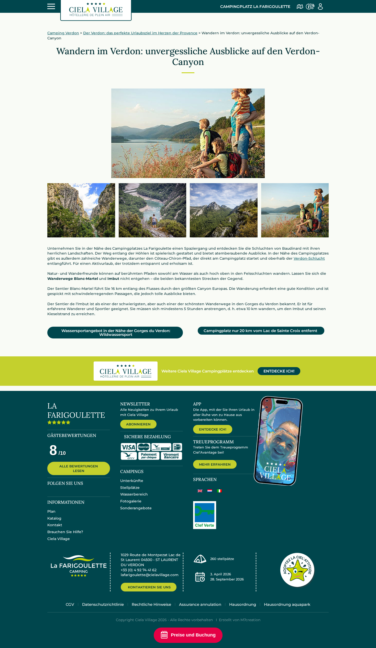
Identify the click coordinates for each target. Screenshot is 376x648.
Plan (51, 511)
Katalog (54, 518)
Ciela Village (58, 538)
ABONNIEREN (138, 424)
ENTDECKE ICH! (278, 371)
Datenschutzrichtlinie (103, 604)
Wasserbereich (134, 494)
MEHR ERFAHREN (215, 464)
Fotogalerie (130, 501)
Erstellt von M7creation (239, 620)
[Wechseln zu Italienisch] (219, 490)
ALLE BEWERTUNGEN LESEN (78, 468)
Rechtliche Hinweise (151, 604)
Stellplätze (130, 487)
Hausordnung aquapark (287, 604)
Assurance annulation (200, 604)
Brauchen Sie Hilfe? (65, 532)
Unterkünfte (131, 480)
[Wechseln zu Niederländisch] (210, 490)
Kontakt (54, 525)
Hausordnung (242, 604)
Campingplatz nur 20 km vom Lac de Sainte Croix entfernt (260, 330)
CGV (70, 604)
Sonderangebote (136, 508)
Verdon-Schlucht (309, 258)
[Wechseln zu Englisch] (200, 490)
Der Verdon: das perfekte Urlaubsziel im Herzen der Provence (140, 33)
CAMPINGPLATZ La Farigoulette (255, 6)
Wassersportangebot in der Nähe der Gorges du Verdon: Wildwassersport (115, 332)
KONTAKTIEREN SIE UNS (149, 587)
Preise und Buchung (193, 635)
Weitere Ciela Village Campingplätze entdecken (207, 371)
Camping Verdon (63, 33)
